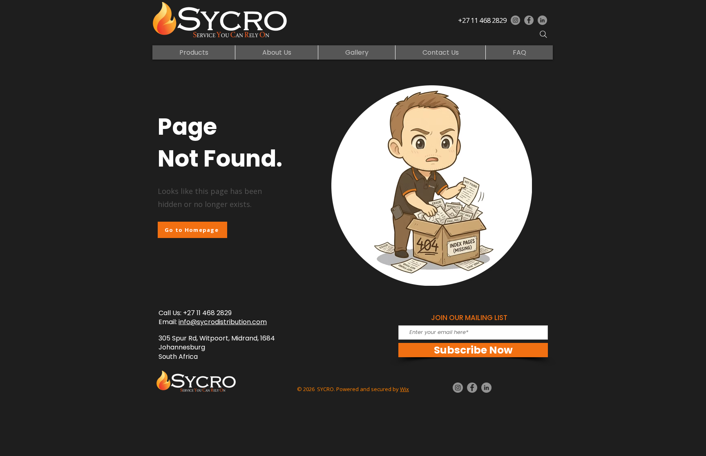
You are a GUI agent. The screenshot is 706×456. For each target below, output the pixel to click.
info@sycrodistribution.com (223, 322)
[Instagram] (515, 20)
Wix (404, 389)
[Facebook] (529, 20)
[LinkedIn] (542, 20)
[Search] (543, 34)
